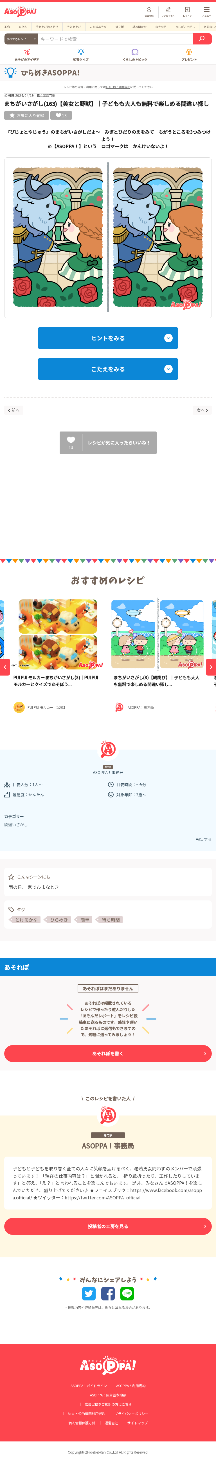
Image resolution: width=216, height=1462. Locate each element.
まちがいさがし (185, 26)
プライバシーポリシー (131, 1413)
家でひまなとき (43, 887)
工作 (7, 26)
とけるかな (26, 919)
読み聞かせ (139, 26)
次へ (200, 410)
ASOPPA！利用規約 (118, 87)
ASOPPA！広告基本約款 (108, 1395)
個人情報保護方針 (81, 1423)
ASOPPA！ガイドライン (89, 1385)
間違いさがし (16, 824)
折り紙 (119, 26)
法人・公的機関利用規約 (86, 1413)
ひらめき (59, 919)
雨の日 (15, 887)
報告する (204, 839)
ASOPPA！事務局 (108, 1145)
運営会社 (111, 1423)
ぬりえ (23, 26)
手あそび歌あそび (47, 26)
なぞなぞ (160, 26)
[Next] (211, 667)
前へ (15, 410)
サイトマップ (137, 1423)
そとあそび (74, 26)
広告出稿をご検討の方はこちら (108, 1404)
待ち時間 (111, 919)
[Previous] (5, 667)
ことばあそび (98, 26)
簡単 (84, 919)
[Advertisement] (108, 502)
